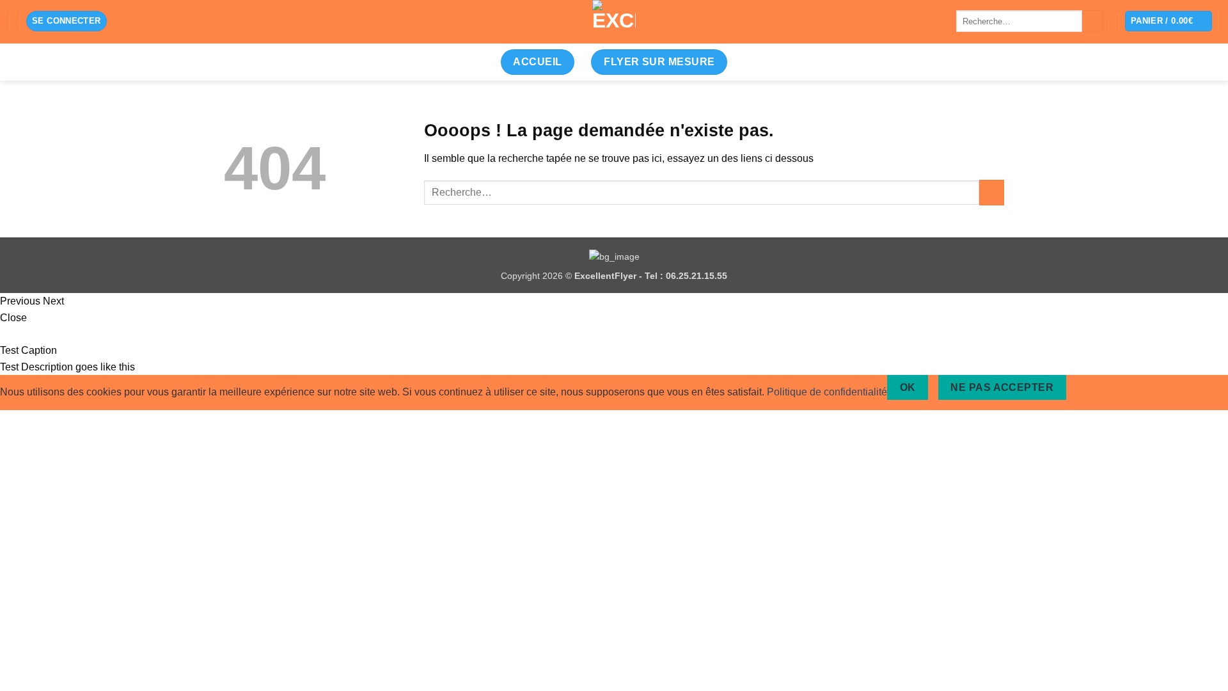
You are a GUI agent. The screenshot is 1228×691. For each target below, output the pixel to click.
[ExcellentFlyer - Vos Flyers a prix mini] (614, 22)
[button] (66, 21)
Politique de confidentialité (827, 391)
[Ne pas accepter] (1088, 387)
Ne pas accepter (1001, 387)
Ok (908, 387)
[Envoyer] (1092, 21)
